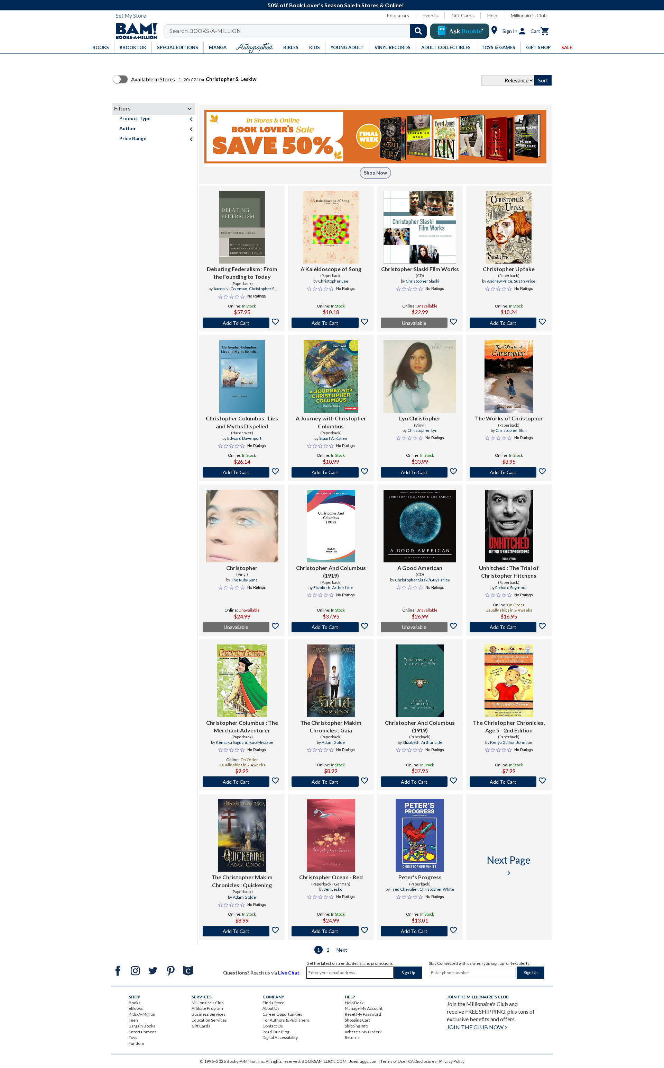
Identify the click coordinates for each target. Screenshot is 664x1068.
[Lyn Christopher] (420, 376)
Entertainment (142, 1031)
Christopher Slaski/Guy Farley (422, 579)
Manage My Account (363, 1008)
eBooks (136, 1008)
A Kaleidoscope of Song (331, 269)
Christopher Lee (333, 281)
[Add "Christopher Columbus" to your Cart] (242, 472)
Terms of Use (392, 1061)
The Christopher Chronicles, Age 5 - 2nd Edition (509, 726)
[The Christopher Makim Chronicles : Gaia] (331, 681)
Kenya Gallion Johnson (511, 742)
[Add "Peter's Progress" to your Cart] (420, 931)
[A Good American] (420, 526)
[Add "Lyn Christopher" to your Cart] (420, 472)
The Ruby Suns (244, 579)
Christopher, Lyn (422, 430)
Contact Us (272, 1026)
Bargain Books (142, 1026)
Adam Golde (333, 742)
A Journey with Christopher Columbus (331, 422)
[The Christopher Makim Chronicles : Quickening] (242, 835)
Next (341, 950)
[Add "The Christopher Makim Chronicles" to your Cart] (331, 781)
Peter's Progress (420, 877)
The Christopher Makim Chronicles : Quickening (242, 881)
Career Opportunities (282, 1014)
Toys (133, 1037)
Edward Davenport (244, 438)
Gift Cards (462, 15)
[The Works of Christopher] (509, 376)
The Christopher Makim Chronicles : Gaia (330, 726)
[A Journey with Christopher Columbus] (331, 376)
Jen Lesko (333, 889)
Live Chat (288, 973)
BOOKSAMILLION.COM (324, 1061)
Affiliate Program (207, 1008)
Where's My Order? (363, 1031)
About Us (270, 1008)
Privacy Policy (451, 1061)
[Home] (134, 31)
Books (134, 1002)
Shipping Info (356, 1026)
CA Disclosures (422, 1061)
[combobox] (299, 31)
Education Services (209, 1020)
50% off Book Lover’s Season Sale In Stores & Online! (336, 5)
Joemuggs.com (363, 1061)
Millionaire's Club (529, 15)
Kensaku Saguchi (231, 742)
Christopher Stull (511, 430)
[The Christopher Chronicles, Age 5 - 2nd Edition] (509, 681)
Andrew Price (499, 281)
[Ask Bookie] (459, 31)
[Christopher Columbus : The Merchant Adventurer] (242, 681)
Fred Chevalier (404, 889)
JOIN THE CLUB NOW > (477, 1027)
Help (492, 15)
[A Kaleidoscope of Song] (330, 227)
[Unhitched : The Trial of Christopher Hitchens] (509, 526)
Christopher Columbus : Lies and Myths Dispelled (242, 422)
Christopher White (436, 889)
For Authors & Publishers (285, 1020)
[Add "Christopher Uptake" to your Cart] (509, 323)
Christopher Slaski (422, 281)
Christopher (242, 567)
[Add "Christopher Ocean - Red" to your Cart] (331, 931)
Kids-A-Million (142, 1014)
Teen (133, 1020)
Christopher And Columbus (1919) (331, 571)
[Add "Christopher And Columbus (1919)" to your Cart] (331, 627)
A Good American (419, 567)
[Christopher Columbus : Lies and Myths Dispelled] (242, 376)
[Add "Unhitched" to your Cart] (509, 627)
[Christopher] (242, 526)
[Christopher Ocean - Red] (331, 835)
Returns (352, 1037)
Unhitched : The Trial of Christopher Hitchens (509, 571)
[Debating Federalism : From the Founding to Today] (242, 227)
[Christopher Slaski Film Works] (420, 227)
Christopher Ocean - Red (331, 877)
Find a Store (273, 1002)
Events (430, 15)
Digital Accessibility (280, 1037)
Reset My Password (363, 1014)
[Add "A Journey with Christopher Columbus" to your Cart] (331, 472)
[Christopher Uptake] (509, 227)
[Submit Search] (418, 31)
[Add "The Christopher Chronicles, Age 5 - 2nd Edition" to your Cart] (509, 781)
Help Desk (354, 1002)
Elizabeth (321, 587)
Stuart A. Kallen (333, 438)
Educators (398, 15)
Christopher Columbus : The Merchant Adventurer (242, 726)
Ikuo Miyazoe (261, 742)
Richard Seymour (511, 587)
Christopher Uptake (509, 269)
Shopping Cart (357, 1020)
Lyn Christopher (420, 418)
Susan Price (524, 281)
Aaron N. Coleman (230, 288)
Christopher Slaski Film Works (420, 269)
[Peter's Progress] (420, 835)
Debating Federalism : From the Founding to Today (242, 273)
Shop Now (375, 173)
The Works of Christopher (509, 418)
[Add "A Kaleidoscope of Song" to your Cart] (331, 323)
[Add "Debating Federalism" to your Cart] (242, 323)
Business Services (208, 1014)
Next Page (509, 865)
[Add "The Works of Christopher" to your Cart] (509, 472)
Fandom (136, 1043)
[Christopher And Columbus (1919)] (331, 526)
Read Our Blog (275, 1031)
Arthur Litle (342, 587)
